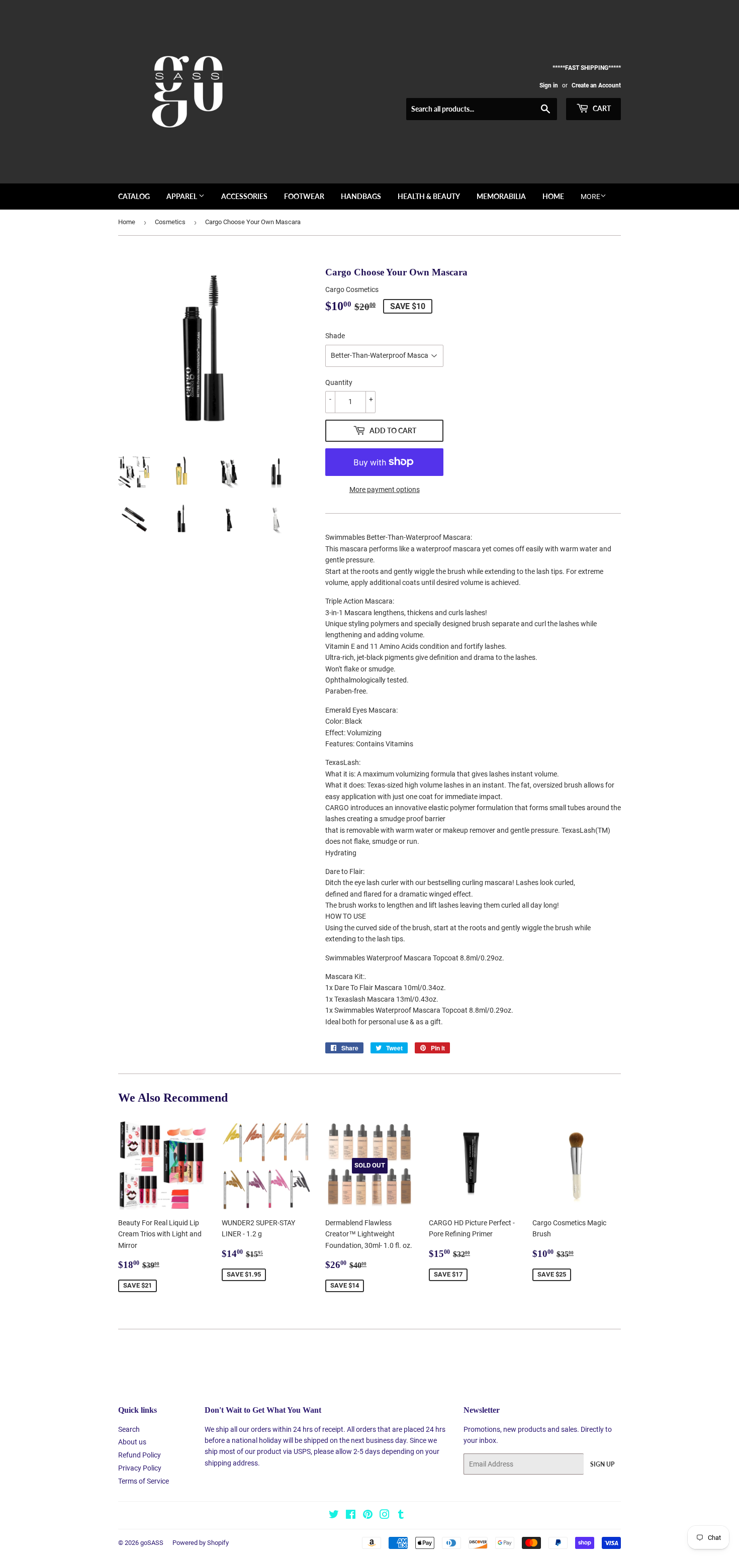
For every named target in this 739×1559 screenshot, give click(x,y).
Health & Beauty (429, 196)
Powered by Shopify (200, 1542)
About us (132, 1442)
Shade (335, 336)
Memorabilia (501, 196)
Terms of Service (143, 1481)
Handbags (361, 196)
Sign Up (602, 1464)
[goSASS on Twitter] (334, 1516)
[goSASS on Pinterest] (367, 1516)
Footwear (304, 196)
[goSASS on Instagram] (385, 1516)
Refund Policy (139, 1455)
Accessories (244, 196)
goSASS (151, 1542)
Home (553, 196)
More (590, 196)
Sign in (548, 85)
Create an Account (596, 85)
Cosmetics (170, 222)
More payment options (384, 489)
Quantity (338, 382)
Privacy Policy (139, 1468)
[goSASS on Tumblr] (401, 1516)
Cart (601, 108)
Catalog (134, 196)
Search (129, 1429)
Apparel (182, 196)
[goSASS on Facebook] (350, 1516)
